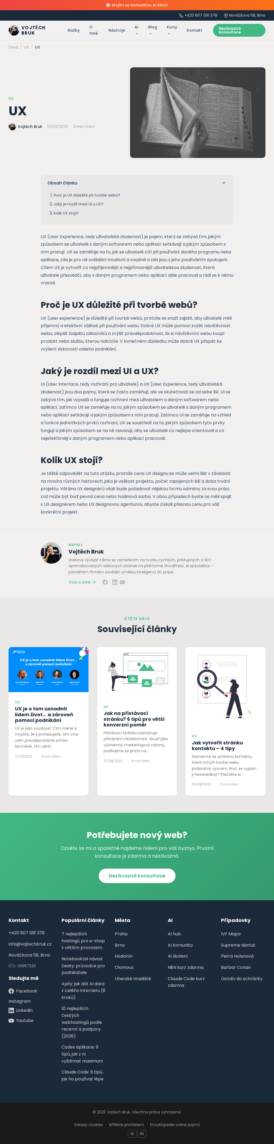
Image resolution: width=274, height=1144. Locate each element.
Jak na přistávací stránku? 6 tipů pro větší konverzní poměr (134, 719)
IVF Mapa (231, 934)
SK (132, 1133)
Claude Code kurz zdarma (186, 982)
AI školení (178, 956)
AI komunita (180, 945)
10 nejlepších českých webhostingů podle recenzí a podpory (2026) (82, 1022)
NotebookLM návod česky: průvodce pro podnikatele (83, 966)
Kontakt (194, 30)
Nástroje (116, 30)
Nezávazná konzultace (230, 30)
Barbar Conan (236, 967)
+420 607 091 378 (200, 15)
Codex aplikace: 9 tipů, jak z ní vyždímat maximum (82, 1054)
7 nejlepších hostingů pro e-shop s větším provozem (83, 941)
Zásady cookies (88, 1124)
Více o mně (79, 582)
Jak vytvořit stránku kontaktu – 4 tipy (217, 745)
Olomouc (124, 967)
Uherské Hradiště (133, 979)
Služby (73, 30)
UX (11, 98)
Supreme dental (238, 945)
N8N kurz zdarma (186, 967)
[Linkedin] (114, 582)
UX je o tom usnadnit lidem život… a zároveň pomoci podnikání (44, 714)
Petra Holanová (237, 956)
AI (136, 27)
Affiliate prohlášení (126, 1124)
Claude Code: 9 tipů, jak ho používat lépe (83, 1075)
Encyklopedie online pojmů (175, 1124)
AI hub (174, 934)
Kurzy (172, 27)
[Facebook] (105, 582)
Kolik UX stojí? (66, 213)
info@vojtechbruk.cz (30, 944)
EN (142, 1133)
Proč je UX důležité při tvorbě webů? (87, 195)
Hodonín (123, 956)
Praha (121, 934)
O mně (93, 30)
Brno (120, 945)
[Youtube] (122, 582)
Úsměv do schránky (241, 979)
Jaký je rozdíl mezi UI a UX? (78, 204)
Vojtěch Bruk (86, 551)
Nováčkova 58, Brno (29, 955)
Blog (152, 27)
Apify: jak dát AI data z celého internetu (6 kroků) (83, 991)
